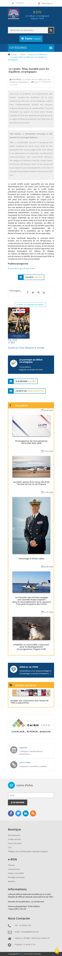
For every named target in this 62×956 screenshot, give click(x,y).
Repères (11, 881)
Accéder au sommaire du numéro (30, 304)
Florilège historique (16, 877)
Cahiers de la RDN (16, 873)
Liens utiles (25, 762)
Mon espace (47, 3)
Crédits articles (14, 839)
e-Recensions (14, 869)
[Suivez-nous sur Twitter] (18, 813)
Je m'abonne (17, 802)
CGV (10, 847)
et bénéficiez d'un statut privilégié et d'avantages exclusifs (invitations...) (35, 672)
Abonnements (14, 835)
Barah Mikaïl (16, 79)
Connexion (19, 3)
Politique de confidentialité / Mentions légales (28, 851)
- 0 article (33, 38)
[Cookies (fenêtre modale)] (57, 951)
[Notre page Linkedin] (26, 813)
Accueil (14, 54)
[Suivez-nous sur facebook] (11, 813)
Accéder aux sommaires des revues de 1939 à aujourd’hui (29, 701)
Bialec (20, 954)
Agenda (23, 747)
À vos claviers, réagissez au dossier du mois (31, 368)
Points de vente (15, 843)
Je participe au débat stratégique (31, 360)
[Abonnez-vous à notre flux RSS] (33, 813)
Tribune (11, 865)
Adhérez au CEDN (28, 666)
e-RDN (22, 54)
